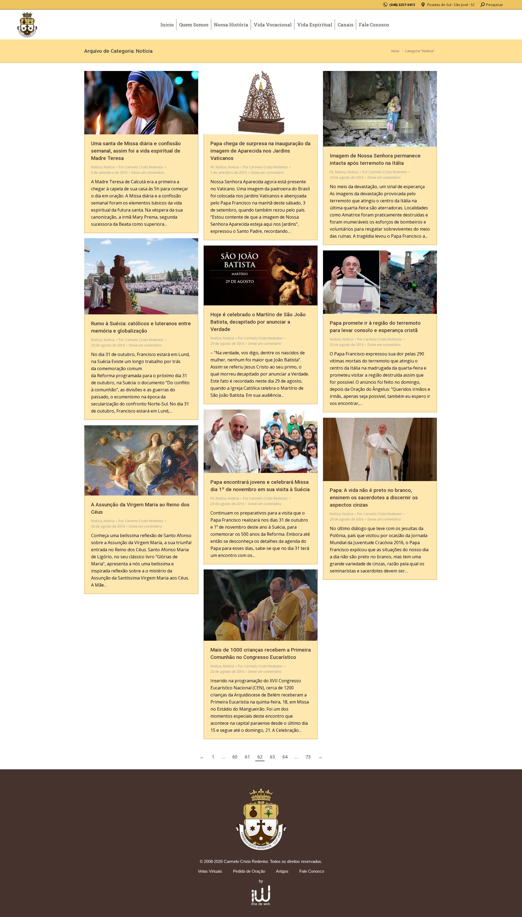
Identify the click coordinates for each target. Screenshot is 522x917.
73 (308, 757)
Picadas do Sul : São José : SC (451, 4)
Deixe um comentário (147, 172)
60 (234, 757)
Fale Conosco (311, 871)
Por (141, 167)
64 (284, 757)
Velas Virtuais (210, 871)
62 (259, 757)
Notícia (96, 167)
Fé (212, 167)
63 (272, 757)
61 (247, 757)
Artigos (282, 871)
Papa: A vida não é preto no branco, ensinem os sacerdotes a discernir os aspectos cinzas (374, 497)
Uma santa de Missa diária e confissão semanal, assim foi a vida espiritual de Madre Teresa (136, 150)
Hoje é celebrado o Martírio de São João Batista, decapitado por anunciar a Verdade (258, 321)
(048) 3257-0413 (402, 4)
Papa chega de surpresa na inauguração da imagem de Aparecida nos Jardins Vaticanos (260, 150)
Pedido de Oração (249, 871)
